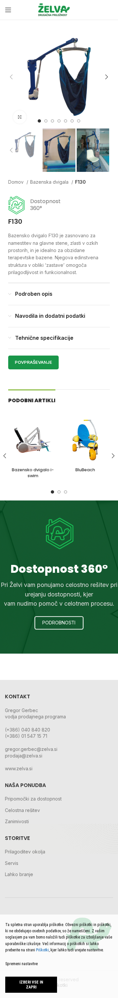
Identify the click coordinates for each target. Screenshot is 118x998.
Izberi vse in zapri (31, 984)
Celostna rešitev (22, 810)
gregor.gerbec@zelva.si (31, 749)
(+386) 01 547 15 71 (26, 736)
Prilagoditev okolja (25, 851)
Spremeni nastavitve (21, 964)
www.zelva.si (18, 768)
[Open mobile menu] (8, 9)
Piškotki (42, 950)
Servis (11, 863)
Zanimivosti (17, 821)
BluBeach (85, 470)
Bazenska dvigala (50, 182)
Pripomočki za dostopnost (33, 798)
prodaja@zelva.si (23, 755)
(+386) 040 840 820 (27, 729)
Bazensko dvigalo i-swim (33, 472)
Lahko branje (19, 874)
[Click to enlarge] (19, 117)
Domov (16, 182)
